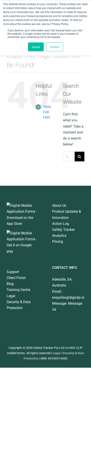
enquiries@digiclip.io (68, 297)
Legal (11, 296)
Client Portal (16, 278)
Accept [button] (36, 47)
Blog (10, 284)
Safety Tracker (63, 229)
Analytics (59, 235)
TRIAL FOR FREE (47, 112)
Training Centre (18, 290)
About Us (59, 205)
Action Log (60, 224)
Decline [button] (54, 47)
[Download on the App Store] (23, 205)
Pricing (57, 241)
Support (13, 272)
